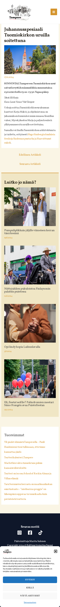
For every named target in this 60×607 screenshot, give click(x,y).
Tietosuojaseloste (30, 602)
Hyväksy (30, 579)
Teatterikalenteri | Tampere (18, 457)
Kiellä (30, 587)
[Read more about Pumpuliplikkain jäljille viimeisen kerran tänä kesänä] (30, 206)
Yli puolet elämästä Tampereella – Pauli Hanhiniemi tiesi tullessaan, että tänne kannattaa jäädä (24, 447)
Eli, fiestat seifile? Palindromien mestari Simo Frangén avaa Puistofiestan (29, 403)
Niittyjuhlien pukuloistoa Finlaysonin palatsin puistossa (27, 290)
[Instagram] (19, 532)
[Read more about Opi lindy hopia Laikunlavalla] (30, 323)
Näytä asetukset (30, 595)
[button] (55, 551)
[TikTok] (40, 532)
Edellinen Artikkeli (30, 155)
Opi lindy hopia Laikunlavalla (22, 347)
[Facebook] (30, 532)
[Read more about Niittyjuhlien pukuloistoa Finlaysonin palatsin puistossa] (30, 265)
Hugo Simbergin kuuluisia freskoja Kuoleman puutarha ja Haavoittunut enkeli (29, 139)
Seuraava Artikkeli (30, 164)
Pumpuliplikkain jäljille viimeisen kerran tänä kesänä (29, 231)
